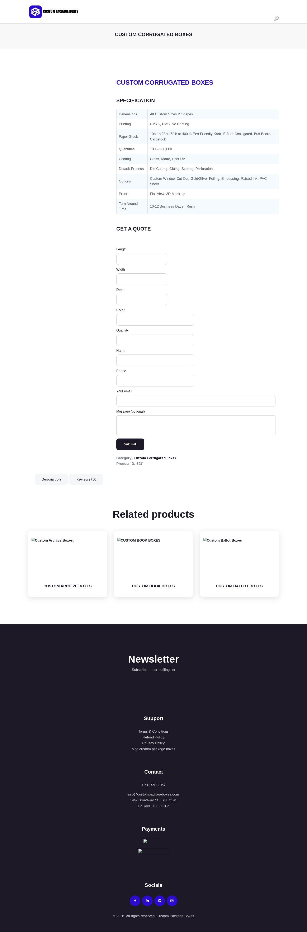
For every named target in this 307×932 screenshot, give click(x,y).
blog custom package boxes (153, 749)
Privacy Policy (153, 743)
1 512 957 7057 (153, 785)
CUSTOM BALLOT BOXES (239, 586)
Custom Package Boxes (175, 916)
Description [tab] (51, 479)
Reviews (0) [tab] (86, 479)
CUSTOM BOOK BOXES (153, 586)
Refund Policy (153, 737)
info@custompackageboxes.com (153, 794)
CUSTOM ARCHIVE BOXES (67, 586)
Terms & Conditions (153, 731)
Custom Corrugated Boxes (155, 458)
